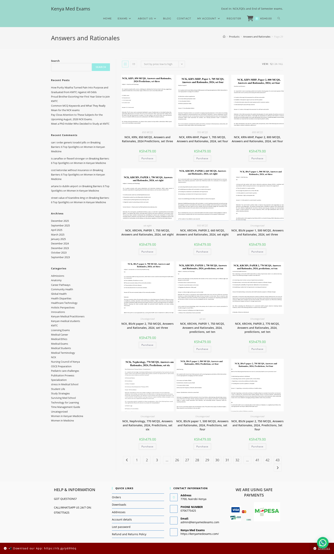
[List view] (133, 64)
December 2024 (60, 243)
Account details (122, 519)
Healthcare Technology (64, 303)
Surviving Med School (63, 398)
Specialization (59, 380)
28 (197, 460)
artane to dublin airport (64, 186)
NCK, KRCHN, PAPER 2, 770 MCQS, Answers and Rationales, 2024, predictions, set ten (257, 328)
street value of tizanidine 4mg (68, 198)
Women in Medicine (62, 420)
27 (187, 460)
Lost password (121, 527)
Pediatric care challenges (65, 370)
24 (275, 64)
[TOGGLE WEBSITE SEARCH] (279, 18)
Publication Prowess (62, 375)
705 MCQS (202, 132)
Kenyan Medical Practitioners (67, 316)
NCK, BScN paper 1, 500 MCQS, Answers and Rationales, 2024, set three (257, 232)
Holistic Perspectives (63, 307)
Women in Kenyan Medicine (67, 416)
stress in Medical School (64, 384)
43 (277, 460)
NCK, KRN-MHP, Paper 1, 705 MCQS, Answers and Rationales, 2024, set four (202, 139)
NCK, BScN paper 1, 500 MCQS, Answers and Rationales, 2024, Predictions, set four (202, 425)
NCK (53, 357)
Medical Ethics (59, 339)
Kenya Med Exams (70, 8)
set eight (147, 225)
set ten (202, 318)
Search (55, 61)
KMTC (54, 325)
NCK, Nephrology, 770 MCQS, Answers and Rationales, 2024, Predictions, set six (147, 425)
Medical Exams (59, 343)
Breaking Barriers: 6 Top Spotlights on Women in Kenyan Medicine (78, 147)
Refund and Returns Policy (129, 534)
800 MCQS (257, 132)
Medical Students (61, 348)
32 (237, 460)
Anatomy (56, 280)
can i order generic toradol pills (68, 142)
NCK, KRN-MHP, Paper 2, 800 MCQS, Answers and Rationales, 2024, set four (257, 139)
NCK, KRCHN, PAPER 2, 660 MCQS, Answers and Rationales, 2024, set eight (202, 232)
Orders (116, 497)
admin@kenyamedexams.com (200, 522)
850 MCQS (147, 132)
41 (257, 460)
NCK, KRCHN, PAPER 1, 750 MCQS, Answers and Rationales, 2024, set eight (147, 232)
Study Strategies (60, 393)
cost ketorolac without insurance (70, 170)
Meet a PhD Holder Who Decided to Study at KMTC (80, 123)
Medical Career (59, 334)
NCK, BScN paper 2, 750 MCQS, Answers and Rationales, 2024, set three (147, 326)
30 (217, 460)
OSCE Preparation (61, 366)
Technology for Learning (65, 402)
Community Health (62, 289)
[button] (323, 543)
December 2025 (60, 221)
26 (177, 460)
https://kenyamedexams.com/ (200, 534)
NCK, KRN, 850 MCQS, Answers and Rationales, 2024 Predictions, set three (147, 139)
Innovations (58, 312)
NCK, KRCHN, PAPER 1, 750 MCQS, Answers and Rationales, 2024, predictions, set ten (202, 328)
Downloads (119, 504)
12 (271, 64)
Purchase (147, 158)
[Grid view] (125, 64)
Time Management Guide (65, 407)
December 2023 (60, 248)
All (281, 64)
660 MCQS (202, 225)
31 (227, 460)
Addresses (118, 512)
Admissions (57, 275)
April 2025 (56, 230)
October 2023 (58, 252)
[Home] (224, 36)
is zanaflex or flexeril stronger (68, 158)
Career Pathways (60, 285)
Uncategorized (257, 225)
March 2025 (57, 234)
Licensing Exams (60, 330)
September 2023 (60, 257)
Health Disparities (61, 298)
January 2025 (58, 239)
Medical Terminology (63, 352)
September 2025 (60, 225)
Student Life (58, 389)
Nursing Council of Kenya (65, 361)
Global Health (59, 293)
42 (267, 460)
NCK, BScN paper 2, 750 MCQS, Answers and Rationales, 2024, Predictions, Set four (257, 425)
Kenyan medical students (65, 321)
